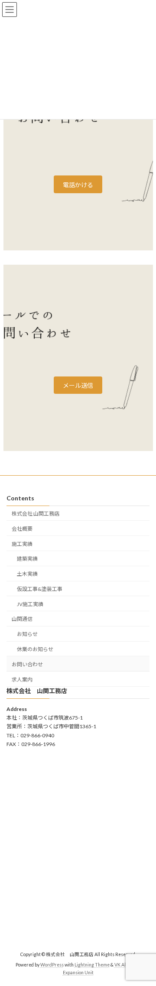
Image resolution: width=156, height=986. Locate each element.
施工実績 (22, 544)
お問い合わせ (27, 664)
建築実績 (27, 558)
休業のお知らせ (35, 649)
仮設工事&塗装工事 (39, 589)
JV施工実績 (30, 604)
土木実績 (27, 574)
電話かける (78, 184)
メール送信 (78, 385)
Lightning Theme (92, 965)
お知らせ (27, 634)
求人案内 (22, 679)
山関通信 (22, 619)
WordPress (52, 965)
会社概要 (22, 528)
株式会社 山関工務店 (35, 513)
